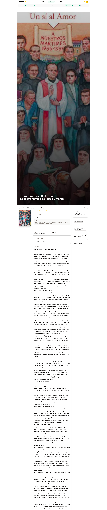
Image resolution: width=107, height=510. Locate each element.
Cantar (44, 1)
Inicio (20, 8)
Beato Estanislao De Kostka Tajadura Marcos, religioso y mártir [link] (42, 8)
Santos (68, 5)
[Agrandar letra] (38, 211)
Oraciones (62, 5)
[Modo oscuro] (42, 211)
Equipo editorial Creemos (24, 10)
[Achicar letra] (33, 211)
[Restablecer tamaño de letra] (39, 211)
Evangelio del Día (29, 5)
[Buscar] (84, 2)
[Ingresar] (87, 2)
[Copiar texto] (44, 211)
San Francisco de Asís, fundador (80, 226)
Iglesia (81, 5)
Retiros (75, 5)
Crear (67, 1)
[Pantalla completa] (48, 211)
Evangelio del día (77, 248)
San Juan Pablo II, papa (78, 223)
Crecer (52, 1)
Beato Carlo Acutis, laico (78, 221)
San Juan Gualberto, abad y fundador (78, 232)
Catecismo (46, 5)
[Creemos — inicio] (23, 2)
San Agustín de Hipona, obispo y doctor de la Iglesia (80, 236)
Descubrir (59, 1)
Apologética (54, 5)
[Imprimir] (46, 211)
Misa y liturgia (38, 5)
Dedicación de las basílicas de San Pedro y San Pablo (80, 229)
